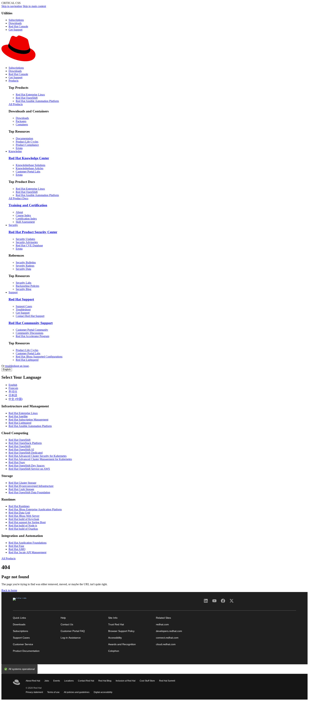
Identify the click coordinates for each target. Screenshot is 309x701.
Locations (69, 681)
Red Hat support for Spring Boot (27, 522)
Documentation (24, 138)
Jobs (46, 681)
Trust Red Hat (116, 624)
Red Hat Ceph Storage (21, 489)
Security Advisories (27, 242)
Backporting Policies (27, 285)
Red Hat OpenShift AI (21, 449)
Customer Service (23, 644)
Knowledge (15, 151)
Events (56, 681)
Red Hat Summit (167, 681)
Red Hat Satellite (18, 416)
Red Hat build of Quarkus (23, 528)
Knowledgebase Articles (29, 168)
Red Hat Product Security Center (33, 232)
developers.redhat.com (169, 631)
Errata (19, 148)
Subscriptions (16, 19)
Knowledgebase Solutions (30, 165)
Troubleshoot (23, 309)
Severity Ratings (25, 265)
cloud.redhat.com (166, 644)
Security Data (23, 268)
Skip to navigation (11, 6)
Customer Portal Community (32, 329)
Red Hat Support (21, 299)
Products (13, 80)
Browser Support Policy (121, 631)
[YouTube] (214, 602)
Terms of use (53, 692)
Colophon (113, 651)
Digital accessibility (103, 692)
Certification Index (26, 218)
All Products (16, 104)
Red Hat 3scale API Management (27, 552)
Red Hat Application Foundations (27, 542)
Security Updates (25, 239)
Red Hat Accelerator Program (32, 336)
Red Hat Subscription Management (28, 419)
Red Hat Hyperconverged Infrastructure (31, 485)
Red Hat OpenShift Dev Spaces (27, 465)
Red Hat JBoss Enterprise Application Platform (35, 509)
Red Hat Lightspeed (27, 359)
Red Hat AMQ (17, 549)
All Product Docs (18, 198)
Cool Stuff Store (147, 681)
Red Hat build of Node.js (23, 525)
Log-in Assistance (71, 638)
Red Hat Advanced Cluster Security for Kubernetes (38, 455)
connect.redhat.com (167, 638)
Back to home (9, 590)
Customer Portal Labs (28, 171)
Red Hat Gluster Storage (22, 482)
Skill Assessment (25, 221)
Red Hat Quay (17, 462)
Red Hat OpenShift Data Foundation (29, 492)
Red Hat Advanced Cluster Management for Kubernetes (40, 459)
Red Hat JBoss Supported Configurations (39, 356)
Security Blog (23, 289)
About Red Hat (33, 681)
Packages (21, 121)
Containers (22, 124)
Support (13, 292)
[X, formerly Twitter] (231, 602)
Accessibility (115, 638)
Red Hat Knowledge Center (29, 158)
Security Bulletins (26, 262)
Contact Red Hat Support (30, 315)
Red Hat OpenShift (27, 97)
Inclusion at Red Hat (125, 681)
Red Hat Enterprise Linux (30, 94)
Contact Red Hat (86, 681)
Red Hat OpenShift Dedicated (26, 452)
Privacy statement (34, 692)
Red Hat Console (18, 26)
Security (13, 225)
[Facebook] (223, 602)
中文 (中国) (16, 399)
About (19, 212)
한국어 (13, 391)
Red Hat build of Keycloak (24, 519)
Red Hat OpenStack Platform (25, 443)
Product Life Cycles (27, 141)
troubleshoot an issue (17, 365)
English (7, 369)
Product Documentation (26, 651)
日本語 (13, 395)
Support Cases (24, 306)
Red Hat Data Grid (19, 512)
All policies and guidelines (76, 692)
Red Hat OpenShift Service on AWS (29, 468)
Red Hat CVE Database (29, 245)
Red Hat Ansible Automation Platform (37, 101)
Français (13, 388)
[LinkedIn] (206, 602)
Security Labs (23, 282)
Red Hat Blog (104, 681)
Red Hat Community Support (31, 323)
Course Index (23, 215)
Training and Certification (28, 205)
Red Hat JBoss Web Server (24, 515)
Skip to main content (34, 6)
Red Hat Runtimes (19, 506)
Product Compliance (27, 144)
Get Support (15, 29)
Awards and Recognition (122, 644)
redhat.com (162, 624)
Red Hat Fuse (16, 545)
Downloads (15, 23)
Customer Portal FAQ (73, 631)
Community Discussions (29, 332)
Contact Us (67, 624)
